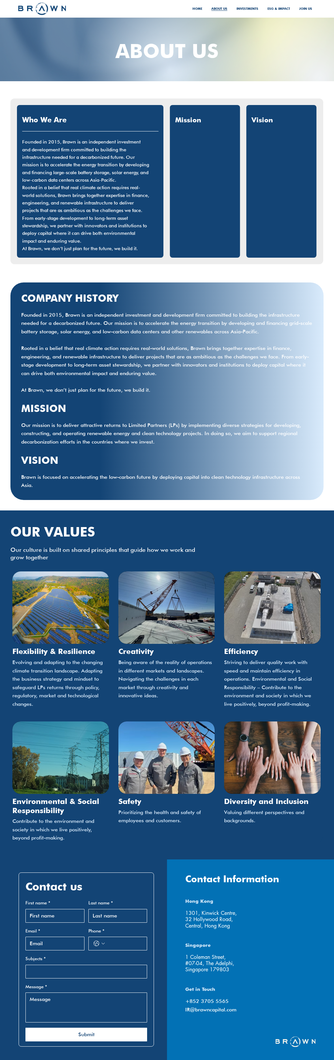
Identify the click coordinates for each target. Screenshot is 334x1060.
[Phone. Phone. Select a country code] (99, 943)
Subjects (35, 958)
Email (32, 930)
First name (37, 902)
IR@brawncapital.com (210, 1010)
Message (36, 986)
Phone (96, 930)
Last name (100, 902)
